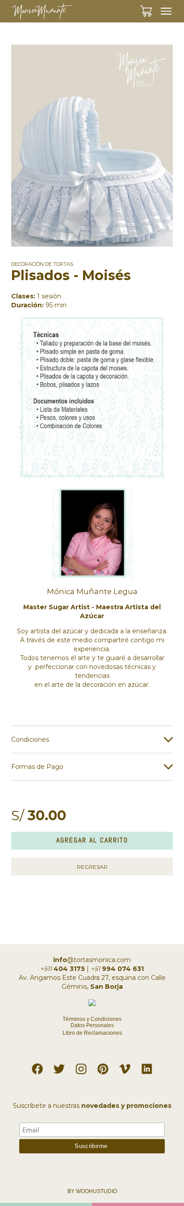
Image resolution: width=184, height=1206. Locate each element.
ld (147, 1067)
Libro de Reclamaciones (92, 1033)
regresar (92, 866)
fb (37, 1067)
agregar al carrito (92, 840)
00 (154, 6)
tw (59, 1067)
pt (103, 1067)
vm (125, 1067)
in (81, 1067)
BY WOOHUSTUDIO (92, 1191)
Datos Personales (92, 1025)
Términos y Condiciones (92, 1019)
